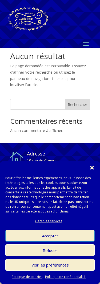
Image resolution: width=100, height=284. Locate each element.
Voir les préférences (50, 265)
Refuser (50, 250)
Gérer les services (48, 221)
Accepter (50, 235)
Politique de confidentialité (65, 276)
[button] (92, 167)
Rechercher (77, 104)
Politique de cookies (27, 276)
